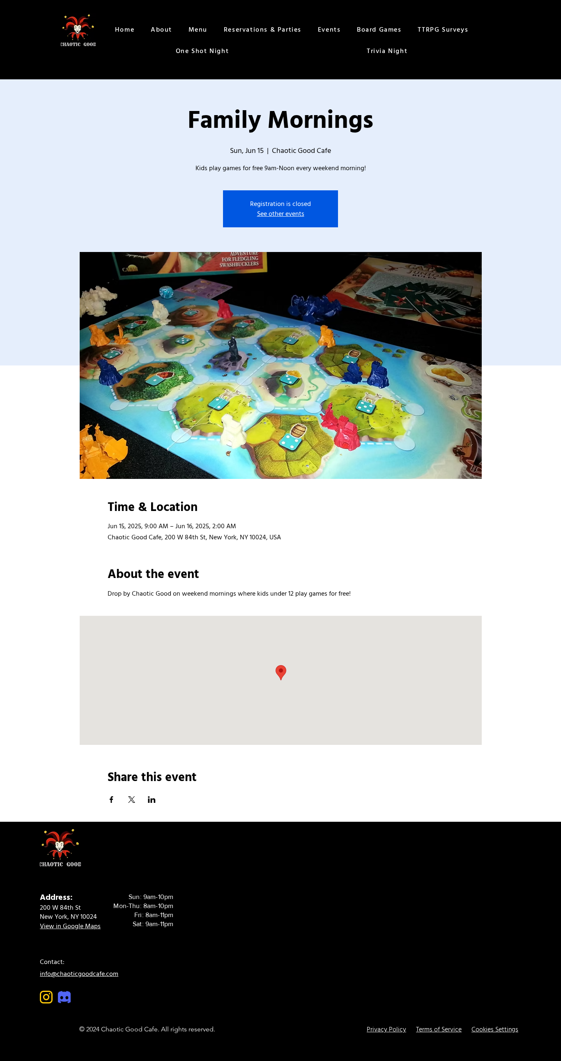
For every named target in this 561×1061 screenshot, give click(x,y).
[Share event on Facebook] (111, 799)
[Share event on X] (132, 799)
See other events (280, 213)
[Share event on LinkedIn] (152, 799)
